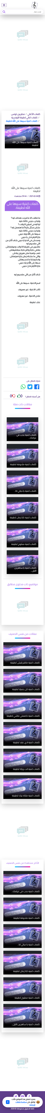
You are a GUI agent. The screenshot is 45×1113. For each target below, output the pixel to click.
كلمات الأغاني (33, 114)
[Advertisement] (22, 35)
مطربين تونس (18, 114)
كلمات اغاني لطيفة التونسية (24, 117)
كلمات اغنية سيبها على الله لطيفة (21, 121)
